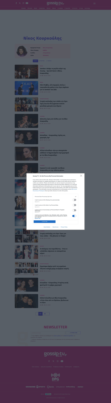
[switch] (74, 200)
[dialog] (55, 201)
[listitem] (55, 196)
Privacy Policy (64, 227)
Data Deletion (47, 227)
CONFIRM (44, 221)
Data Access (55, 227)
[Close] (81, 176)
